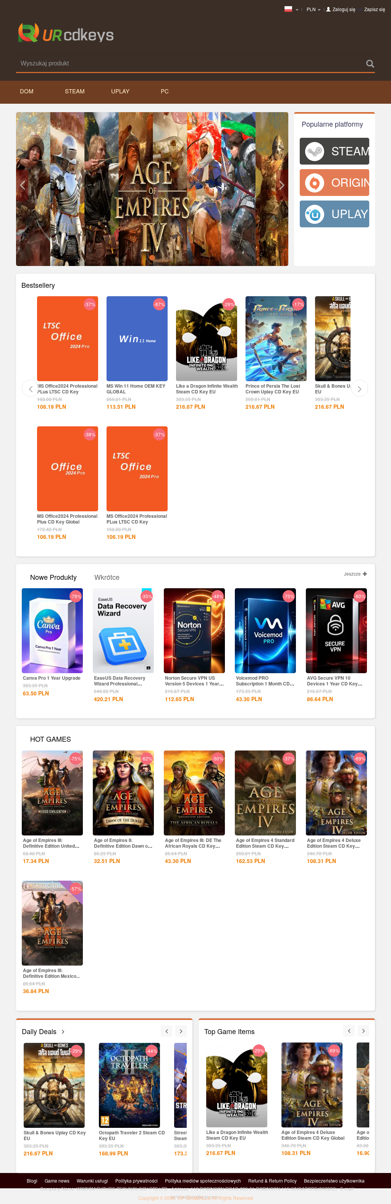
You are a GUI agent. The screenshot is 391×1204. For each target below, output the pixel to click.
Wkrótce (107, 576)
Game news (57, 1180)
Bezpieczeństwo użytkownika (334, 1180)
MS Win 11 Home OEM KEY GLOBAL (136, 388)
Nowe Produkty (53, 576)
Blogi (32, 1180)
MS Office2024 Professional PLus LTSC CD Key (67, 388)
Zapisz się (374, 9)
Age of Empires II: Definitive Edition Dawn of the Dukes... (121, 846)
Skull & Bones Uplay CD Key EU (346, 388)
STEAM (75, 91)
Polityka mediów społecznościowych (203, 1180)
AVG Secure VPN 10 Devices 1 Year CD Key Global (332, 683)
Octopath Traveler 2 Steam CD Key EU (132, 1135)
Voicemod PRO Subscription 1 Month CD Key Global (263, 683)
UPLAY (120, 91)
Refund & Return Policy (272, 1180)
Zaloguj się (344, 9)
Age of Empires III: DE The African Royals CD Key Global (193, 846)
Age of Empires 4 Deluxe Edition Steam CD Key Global (334, 846)
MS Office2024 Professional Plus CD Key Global (67, 518)
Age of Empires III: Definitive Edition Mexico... (51, 973)
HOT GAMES (50, 738)
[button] (22, 185)
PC (165, 91)
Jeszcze (353, 573)
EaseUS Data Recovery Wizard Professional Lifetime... (119, 683)
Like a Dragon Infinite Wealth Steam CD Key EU (207, 388)
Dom (27, 91)
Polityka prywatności (136, 1180)
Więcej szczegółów (67, 374)
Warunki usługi (92, 1180)
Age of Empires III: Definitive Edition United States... (49, 846)
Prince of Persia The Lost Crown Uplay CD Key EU (273, 388)
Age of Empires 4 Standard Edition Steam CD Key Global (265, 846)
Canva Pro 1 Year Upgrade (52, 677)
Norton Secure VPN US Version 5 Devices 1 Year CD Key (192, 683)
